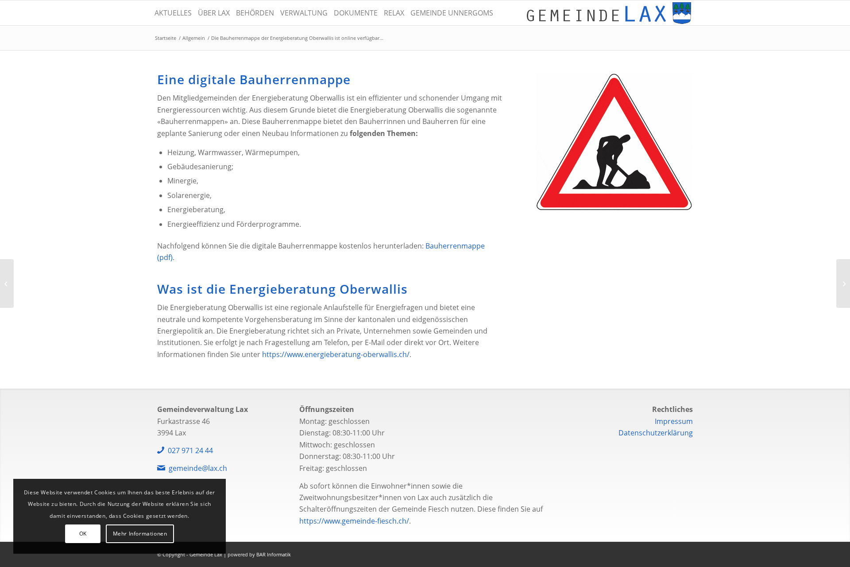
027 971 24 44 (190, 450)
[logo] (609, 12)
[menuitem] (173, 12)
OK (83, 533)
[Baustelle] (614, 142)
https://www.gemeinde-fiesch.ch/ (354, 521)
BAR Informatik (273, 554)
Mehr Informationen (140, 533)
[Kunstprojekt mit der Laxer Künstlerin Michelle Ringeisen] (7, 283)
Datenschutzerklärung (655, 433)
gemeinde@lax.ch (198, 468)
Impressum (674, 421)
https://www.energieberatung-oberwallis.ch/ (336, 354)
